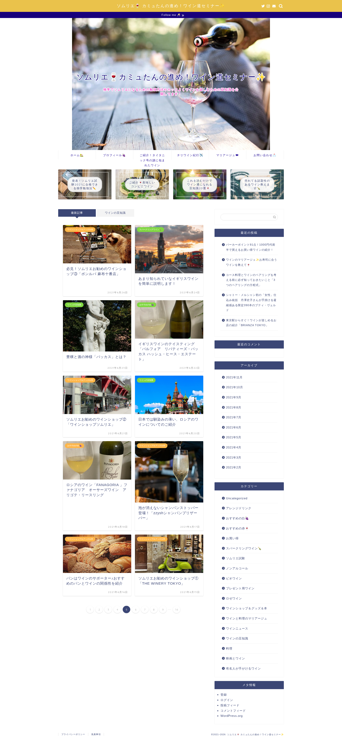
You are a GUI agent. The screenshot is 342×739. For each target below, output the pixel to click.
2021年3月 (233, 457)
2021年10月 (234, 387)
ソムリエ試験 (235, 558)
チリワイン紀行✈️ (190, 155)
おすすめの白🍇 (237, 518)
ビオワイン (234, 578)
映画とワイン (235, 658)
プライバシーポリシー (73, 734)
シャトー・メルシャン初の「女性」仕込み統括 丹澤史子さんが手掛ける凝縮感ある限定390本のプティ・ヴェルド (251, 303)
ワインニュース (237, 628)
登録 (223, 694)
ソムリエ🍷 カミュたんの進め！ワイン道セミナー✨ (171, 5)
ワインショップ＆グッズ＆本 (246, 608)
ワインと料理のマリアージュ (246, 618)
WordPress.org (231, 715)
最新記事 (77, 212)
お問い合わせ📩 (265, 155)
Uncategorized (236, 498)
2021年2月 (233, 467)
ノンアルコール (237, 568)
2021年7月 (233, 417)
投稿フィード (229, 705)
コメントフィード (233, 710)
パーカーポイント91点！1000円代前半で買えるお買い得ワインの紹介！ (250, 247)
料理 (229, 648)
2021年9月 (233, 397)
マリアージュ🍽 (227, 155)
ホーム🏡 (77, 155)
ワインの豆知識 (115, 212)
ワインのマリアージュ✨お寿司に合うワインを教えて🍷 (251, 262)
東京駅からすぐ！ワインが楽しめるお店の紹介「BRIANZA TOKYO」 (251, 323)
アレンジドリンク (238, 508)
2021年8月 (233, 407)
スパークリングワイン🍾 (244, 548)
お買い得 (232, 538)
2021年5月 (233, 437)
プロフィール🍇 (114, 155)
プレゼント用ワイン (240, 588)
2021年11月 (234, 377)
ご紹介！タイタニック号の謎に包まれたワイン (152, 156)
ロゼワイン (234, 598)
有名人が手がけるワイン (243, 668)
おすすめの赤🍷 (237, 528)
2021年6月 (233, 427)
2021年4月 (233, 447)
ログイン (226, 700)
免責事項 (96, 734)
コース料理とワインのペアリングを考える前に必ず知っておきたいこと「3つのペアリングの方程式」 (251, 280)
